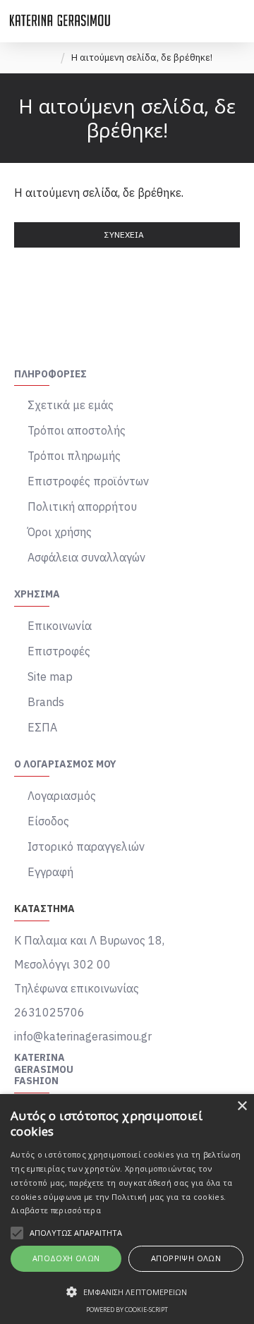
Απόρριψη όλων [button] (186, 1258)
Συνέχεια (124, 234)
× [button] (241, 1106)
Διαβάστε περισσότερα (56, 1210)
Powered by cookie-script (127, 1309)
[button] (127, 1291)
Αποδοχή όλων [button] (66, 1258)
